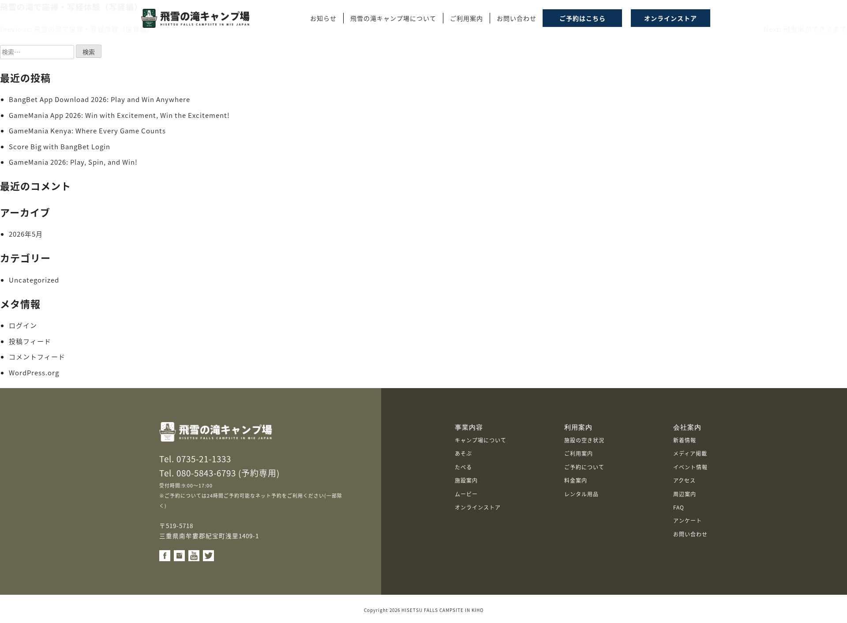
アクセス (684, 480)
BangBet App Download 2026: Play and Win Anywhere (99, 99)
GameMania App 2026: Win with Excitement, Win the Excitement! (119, 115)
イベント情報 (690, 467)
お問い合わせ (690, 534)
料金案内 (575, 480)
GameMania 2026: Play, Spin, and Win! (73, 161)
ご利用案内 (578, 453)
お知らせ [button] (323, 18)
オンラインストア (478, 507)
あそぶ (463, 453)
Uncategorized (34, 279)
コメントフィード (37, 356)
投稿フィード (30, 341)
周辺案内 (684, 494)
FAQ (678, 507)
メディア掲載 (690, 453)
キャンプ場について (480, 440)
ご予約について (584, 467)
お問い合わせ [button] (516, 18)
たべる (463, 467)
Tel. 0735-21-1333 (195, 458)
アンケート (687, 520)
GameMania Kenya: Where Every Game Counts (87, 130)
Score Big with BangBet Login (59, 146)
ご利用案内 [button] (466, 18)
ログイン (23, 325)
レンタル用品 (581, 494)
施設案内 (466, 480)
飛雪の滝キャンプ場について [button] (393, 18)
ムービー (466, 494)
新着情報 (684, 440)
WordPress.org (34, 372)
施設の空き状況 (584, 440)
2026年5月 (26, 233)
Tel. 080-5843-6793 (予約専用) (219, 473)
